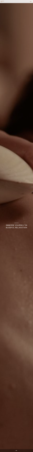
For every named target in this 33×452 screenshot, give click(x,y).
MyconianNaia (2, 1)
